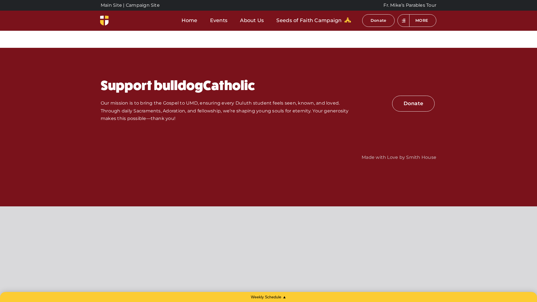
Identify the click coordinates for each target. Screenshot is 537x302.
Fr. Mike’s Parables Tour (409, 5)
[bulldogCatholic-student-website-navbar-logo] (104, 17)
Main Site (111, 5)
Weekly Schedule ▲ (268, 297)
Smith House (421, 157)
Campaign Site (143, 5)
